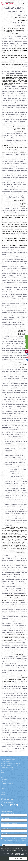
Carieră (3, 794)
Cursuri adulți (4, 779)
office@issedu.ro (20, 530)
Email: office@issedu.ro (21, 17)
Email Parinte (4, 828)
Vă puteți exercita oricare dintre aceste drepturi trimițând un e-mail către (14, 529)
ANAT (2, 773)
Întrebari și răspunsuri (7, 783)
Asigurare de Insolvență (7, 767)
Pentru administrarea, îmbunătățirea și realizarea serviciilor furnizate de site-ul (14, 217)
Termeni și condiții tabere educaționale (11, 763)
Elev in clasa (4, 833)
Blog (2, 790)
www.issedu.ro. (5, 145)
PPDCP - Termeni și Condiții (8, 759)
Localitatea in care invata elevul (9, 823)
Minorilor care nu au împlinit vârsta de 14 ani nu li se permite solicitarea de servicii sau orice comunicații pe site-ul (14, 598)
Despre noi (4, 792)
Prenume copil (5, 818)
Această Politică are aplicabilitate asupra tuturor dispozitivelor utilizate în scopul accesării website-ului (14, 77)
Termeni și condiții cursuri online (9, 765)
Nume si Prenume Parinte (7, 813)
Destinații (3, 781)
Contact (3, 788)
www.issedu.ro (22, 20)
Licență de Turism (5, 761)
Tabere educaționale (6, 778)
